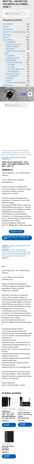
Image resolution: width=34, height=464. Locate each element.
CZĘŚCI (8, 80)
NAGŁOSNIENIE (8, 40)
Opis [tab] (3, 266)
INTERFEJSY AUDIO (12, 58)
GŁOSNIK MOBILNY (20, 256)
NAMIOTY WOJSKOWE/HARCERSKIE (15, 32)
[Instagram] (24, 94)
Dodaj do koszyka (16, 231)
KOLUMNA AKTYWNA (20, 252)
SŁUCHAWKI (10, 56)
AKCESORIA (10, 78)
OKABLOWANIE (11, 60)
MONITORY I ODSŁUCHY (14, 44)
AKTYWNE (11, 65)
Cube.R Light (10, 256)
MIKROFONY (10, 49)
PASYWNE (11, 67)
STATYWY (6, 27)
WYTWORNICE (8, 24)
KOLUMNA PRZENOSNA (19, 254)
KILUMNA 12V (14, 250)
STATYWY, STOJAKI (12, 74)
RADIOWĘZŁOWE (13, 71)
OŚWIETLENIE (7, 85)
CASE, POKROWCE (12, 76)
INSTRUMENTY (8, 29)
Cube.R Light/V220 (7, 252)
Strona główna (6, 150)
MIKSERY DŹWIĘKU (12, 46)
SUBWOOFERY (11, 42)
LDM (28, 252)
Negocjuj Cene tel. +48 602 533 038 (16, 237)
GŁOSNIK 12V (22, 250)
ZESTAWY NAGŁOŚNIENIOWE (16, 83)
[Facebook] (22, 94)
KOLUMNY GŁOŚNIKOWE (14, 62)
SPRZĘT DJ (6, 37)
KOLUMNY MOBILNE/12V (16, 69)
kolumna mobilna (7, 254)
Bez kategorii (7, 34)
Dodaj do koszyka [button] (7, 424)
